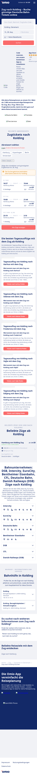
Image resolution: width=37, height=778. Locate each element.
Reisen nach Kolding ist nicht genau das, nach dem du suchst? (16, 635)
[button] (10, 32)
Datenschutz (6, 766)
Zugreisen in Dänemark (22, 663)
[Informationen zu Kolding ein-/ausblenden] (33, 594)
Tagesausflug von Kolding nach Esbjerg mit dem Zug (18, 392)
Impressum (6, 762)
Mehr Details (6, 161)
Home (4, 663)
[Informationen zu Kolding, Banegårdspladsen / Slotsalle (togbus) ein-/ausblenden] (33, 606)
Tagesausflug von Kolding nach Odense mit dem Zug (18, 295)
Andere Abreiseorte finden (15, 148)
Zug (9, 663)
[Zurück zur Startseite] (5, 3)
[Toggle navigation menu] (34, 3)
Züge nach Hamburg (9, 654)
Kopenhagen (17, 152)
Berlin (27, 152)
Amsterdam (7, 156)
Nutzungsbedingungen (21, 762)
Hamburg (6, 152)
